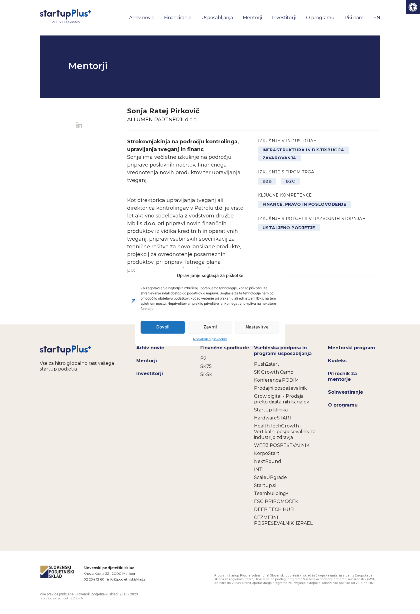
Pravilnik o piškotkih (210, 339)
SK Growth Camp (273, 372)
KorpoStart (266, 453)
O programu (320, 17)
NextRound (267, 461)
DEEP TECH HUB (274, 509)
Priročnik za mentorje (342, 376)
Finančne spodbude (224, 347)
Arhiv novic (141, 17)
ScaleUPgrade (270, 477)
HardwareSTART (273, 418)
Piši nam (354, 17)
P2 (203, 358)
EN (376, 17)
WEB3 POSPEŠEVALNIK (281, 445)
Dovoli (162, 327)
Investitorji (284, 17)
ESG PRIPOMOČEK (276, 501)
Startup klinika (271, 410)
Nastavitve (257, 327)
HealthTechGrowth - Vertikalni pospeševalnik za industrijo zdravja (284, 431)
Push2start (266, 364)
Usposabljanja (217, 17)
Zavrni (210, 327)
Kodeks (337, 360)
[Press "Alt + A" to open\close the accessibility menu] (413, 7)
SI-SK (206, 374)
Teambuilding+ (271, 493)
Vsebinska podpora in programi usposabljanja (283, 350)
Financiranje (177, 17)
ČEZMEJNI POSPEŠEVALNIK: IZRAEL (283, 520)
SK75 (206, 366)
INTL (259, 469)
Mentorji (252, 17)
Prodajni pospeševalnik (280, 388)
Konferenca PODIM (276, 380)
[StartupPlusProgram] (66, 350)
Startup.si (265, 485)
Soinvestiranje (345, 392)
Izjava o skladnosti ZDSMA (61, 598)
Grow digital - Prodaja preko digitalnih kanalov (281, 399)
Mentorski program (351, 347)
